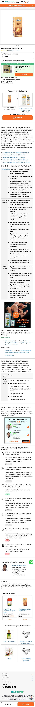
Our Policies (5, 675)
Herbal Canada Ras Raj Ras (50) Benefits (13, 155)
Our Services (6, 678)
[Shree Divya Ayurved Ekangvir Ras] (9, 602)
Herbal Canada (14, 77)
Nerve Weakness (9, 341)
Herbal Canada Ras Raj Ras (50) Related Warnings (16, 162)
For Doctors (5, 680)
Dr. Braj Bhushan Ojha (19, 565)
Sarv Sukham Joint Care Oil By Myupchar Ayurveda (25, 109)
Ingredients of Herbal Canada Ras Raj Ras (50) (15, 152)
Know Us (4, 673)
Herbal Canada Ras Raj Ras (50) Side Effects (15, 160)
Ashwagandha (6, 169)
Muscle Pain (8, 350)
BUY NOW (25, 704)
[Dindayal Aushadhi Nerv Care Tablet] (8, 70)
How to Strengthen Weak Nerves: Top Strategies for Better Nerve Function (18, 343)
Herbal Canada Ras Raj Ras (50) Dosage (13, 157)
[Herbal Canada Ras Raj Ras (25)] (25, 602)
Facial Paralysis (9, 355)
